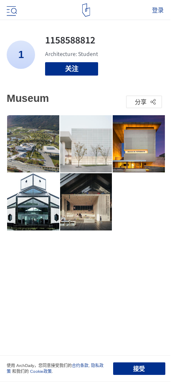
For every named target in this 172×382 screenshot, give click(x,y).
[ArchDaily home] (86, 10)
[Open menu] (11, 10)
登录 (158, 10)
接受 (139, 368)
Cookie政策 (41, 371)
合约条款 (80, 365)
